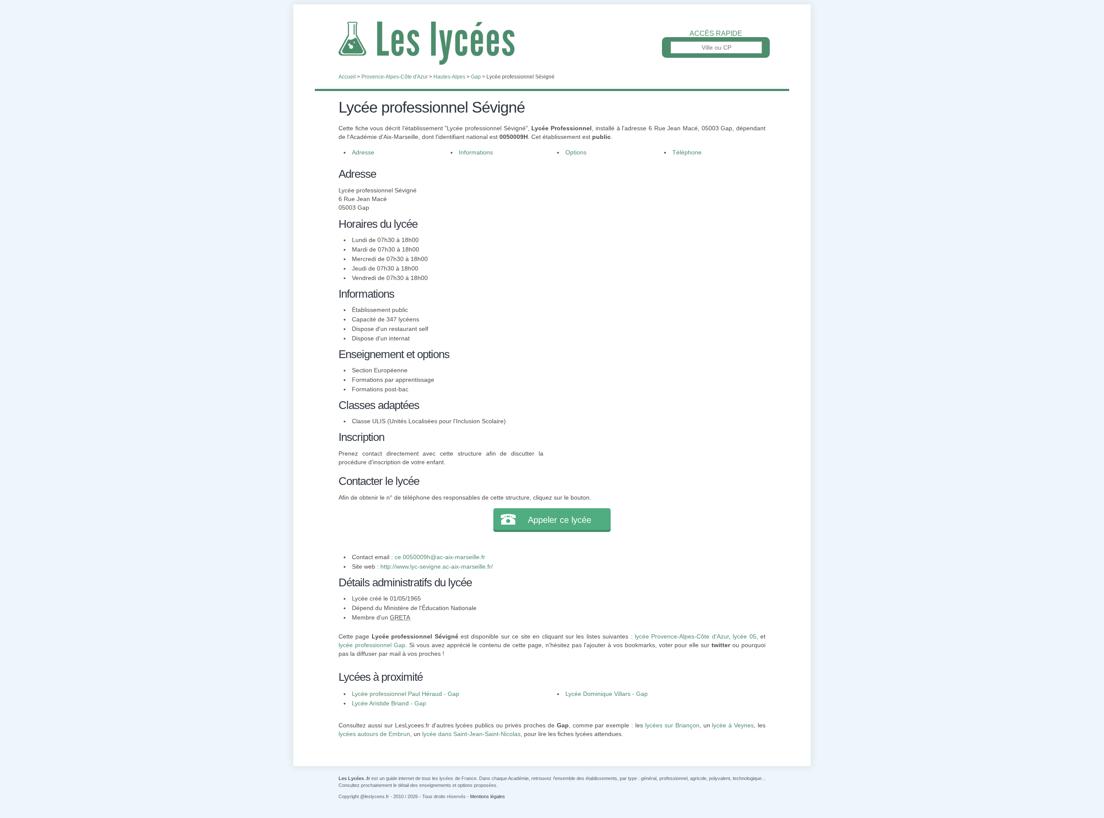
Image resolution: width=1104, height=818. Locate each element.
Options (575, 152)
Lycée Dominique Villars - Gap (606, 693)
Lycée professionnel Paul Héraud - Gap (405, 693)
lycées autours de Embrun (374, 733)
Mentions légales (487, 796)
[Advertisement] (654, 226)
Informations (476, 152)
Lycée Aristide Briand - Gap (389, 703)
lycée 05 (744, 636)
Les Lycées (552, 43)
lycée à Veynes (733, 725)
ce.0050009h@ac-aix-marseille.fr (440, 557)
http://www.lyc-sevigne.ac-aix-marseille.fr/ (436, 566)
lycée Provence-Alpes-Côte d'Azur (682, 636)
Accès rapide (716, 33)
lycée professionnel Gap (372, 645)
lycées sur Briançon (672, 725)
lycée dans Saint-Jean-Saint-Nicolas (471, 733)
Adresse (363, 152)
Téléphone (687, 152)
